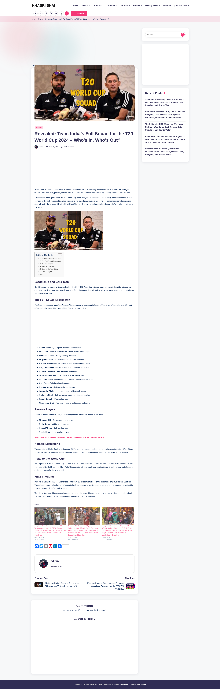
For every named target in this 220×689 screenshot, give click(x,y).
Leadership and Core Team (51, 258)
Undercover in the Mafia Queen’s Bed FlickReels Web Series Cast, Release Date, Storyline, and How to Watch (164, 152)
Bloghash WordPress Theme (133, 684)
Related (40, 274)
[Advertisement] (84, 48)
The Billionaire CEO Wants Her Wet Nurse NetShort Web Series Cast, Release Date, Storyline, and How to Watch (164, 127)
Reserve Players (48, 264)
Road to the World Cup (50, 269)
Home (33, 19)
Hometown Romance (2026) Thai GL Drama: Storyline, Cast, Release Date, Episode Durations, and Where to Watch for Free (165, 115)
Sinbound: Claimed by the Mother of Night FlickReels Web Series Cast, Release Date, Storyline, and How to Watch (164, 102)
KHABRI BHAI (43, 5)
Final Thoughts (47, 272)
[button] (79, 13)
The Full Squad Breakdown (51, 261)
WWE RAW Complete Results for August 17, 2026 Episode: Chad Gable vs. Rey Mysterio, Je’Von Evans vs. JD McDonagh (165, 139)
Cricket (40, 19)
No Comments (69, 147)
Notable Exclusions (48, 266)
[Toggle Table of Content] (58, 255)
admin (55, 561)
